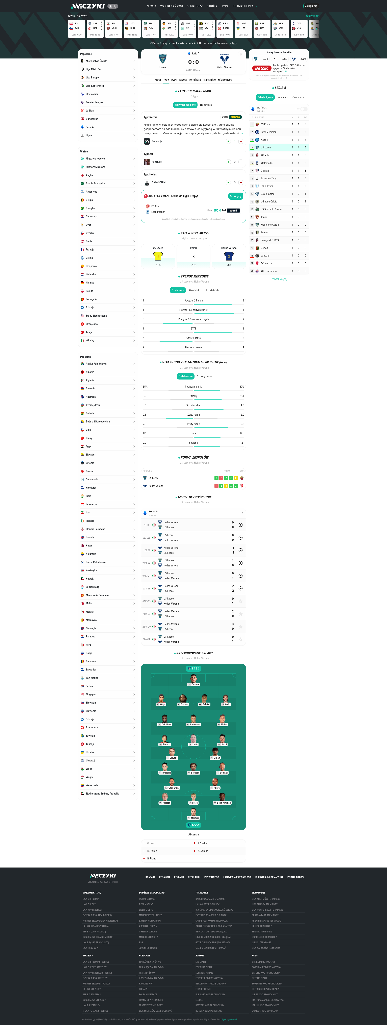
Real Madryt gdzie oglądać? (212, 983)
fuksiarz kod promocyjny (210, 994)
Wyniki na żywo (171, 6)
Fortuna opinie (204, 967)
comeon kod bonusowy (265, 1010)
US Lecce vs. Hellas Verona (213, 43)
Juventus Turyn (148, 948)
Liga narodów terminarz (266, 948)
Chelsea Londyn (148, 931)
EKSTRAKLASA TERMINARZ (265, 915)
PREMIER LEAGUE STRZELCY (96, 983)
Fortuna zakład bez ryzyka (268, 1000)
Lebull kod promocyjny (265, 1005)
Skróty (212, 6)
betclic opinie (259, 978)
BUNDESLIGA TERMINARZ (264, 937)
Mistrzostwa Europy (151, 1005)
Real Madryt (146, 904)
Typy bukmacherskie (173, 43)
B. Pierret (152, 858)
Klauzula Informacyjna (269, 877)
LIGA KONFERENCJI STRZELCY (97, 972)
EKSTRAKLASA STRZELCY (95, 978)
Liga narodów (90, 948)
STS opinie (201, 961)
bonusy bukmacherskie (209, 1010)
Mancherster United (150, 915)
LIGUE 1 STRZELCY (91, 1005)
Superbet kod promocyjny (267, 983)
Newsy (151, 6)
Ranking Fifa (146, 983)
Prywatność (211, 877)
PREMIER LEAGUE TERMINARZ (266, 920)
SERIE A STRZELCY (92, 994)
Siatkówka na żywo (150, 961)
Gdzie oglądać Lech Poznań (211, 948)
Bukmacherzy (243, 6)
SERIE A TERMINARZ (262, 931)
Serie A (192, 43)
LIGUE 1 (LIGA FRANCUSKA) (96, 942)
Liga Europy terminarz (265, 904)
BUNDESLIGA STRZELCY (94, 1000)
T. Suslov (202, 843)
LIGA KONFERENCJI (92, 909)
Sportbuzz (195, 6)
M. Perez (152, 851)
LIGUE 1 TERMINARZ (261, 942)
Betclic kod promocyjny (266, 972)
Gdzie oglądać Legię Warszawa (213, 942)
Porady (143, 989)
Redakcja (164, 877)
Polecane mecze (148, 994)
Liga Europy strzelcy (95, 967)
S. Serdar (203, 851)
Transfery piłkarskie (151, 1000)
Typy (225, 6)
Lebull (199, 1000)
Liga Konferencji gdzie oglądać (213, 937)
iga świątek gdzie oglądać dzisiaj (214, 909)
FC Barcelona (147, 899)
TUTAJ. (285, 71)
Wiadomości (225, 79)
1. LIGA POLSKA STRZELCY (95, 1010)
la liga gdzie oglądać (208, 904)
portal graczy (295, 877)
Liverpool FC (146, 909)
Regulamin (194, 877)
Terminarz (195, 79)
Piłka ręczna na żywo (151, 967)
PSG (141, 942)
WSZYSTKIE (312, 16)
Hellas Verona (156, 486)
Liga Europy (89, 904)
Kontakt (150, 877)
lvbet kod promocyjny (265, 994)
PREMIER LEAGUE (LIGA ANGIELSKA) (100, 920)
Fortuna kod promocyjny (266, 967)
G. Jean (151, 843)
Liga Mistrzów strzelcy (96, 961)
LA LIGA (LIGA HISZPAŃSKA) (96, 926)
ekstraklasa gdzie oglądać (211, 915)
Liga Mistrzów (91, 899)
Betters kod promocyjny (210, 1005)
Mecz (158, 79)
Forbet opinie (203, 989)
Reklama (179, 877)
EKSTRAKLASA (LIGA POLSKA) (97, 915)
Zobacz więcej (279, 279)
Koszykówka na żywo (151, 978)
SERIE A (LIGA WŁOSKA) (94, 931)
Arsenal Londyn (148, 926)
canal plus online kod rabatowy (214, 926)
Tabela (183, 79)
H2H (174, 79)
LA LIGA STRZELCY (92, 989)
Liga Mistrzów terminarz (266, 899)
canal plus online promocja (212, 920)
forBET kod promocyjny (209, 978)
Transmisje (209, 79)
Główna (154, 43)
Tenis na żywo (147, 972)
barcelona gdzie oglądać (210, 899)
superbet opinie (204, 972)
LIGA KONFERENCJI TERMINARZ (267, 909)
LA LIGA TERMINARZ (262, 926)
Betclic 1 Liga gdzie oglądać (211, 931)
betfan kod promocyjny (266, 989)
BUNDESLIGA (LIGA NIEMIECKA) (98, 937)
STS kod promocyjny (263, 961)
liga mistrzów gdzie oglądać (155, 1010)
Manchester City (148, 937)
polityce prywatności (228, 1019)
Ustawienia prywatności (237, 877)
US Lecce (154, 478)
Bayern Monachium (150, 920)
